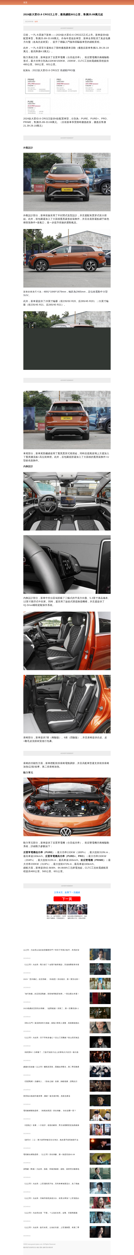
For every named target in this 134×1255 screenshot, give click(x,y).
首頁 (25, 2)
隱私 (41, 1247)
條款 (37, 1247)
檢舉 (36, 21)
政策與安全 (32, 1247)
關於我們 (26, 1247)
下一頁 (67, 899)
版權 (44, 1247)
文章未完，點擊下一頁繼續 (67, 892)
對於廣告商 (49, 1247)
